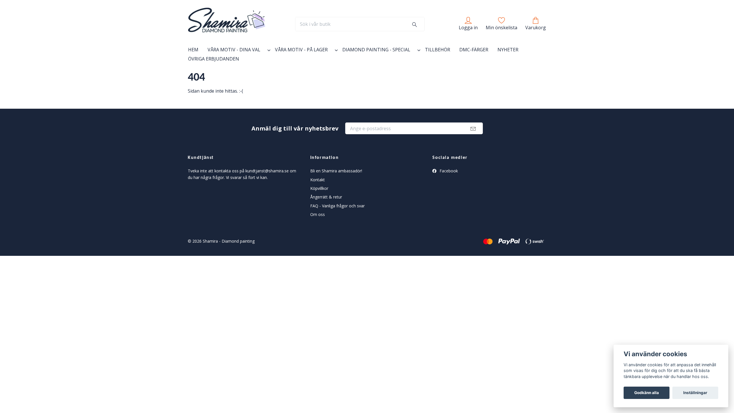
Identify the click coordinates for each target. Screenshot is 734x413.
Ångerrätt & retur (326, 197)
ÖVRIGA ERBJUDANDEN (213, 59)
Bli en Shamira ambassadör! (336, 171)
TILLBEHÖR (437, 49)
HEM (193, 49)
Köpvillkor (319, 188)
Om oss (317, 214)
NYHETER (507, 49)
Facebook (448, 171)
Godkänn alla (646, 392)
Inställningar (695, 392)
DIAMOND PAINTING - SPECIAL (376, 49)
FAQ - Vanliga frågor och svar (337, 206)
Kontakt (317, 179)
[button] (267, 50)
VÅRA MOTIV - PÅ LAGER (301, 49)
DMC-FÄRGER (473, 49)
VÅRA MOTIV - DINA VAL (234, 49)
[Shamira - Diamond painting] (226, 24)
